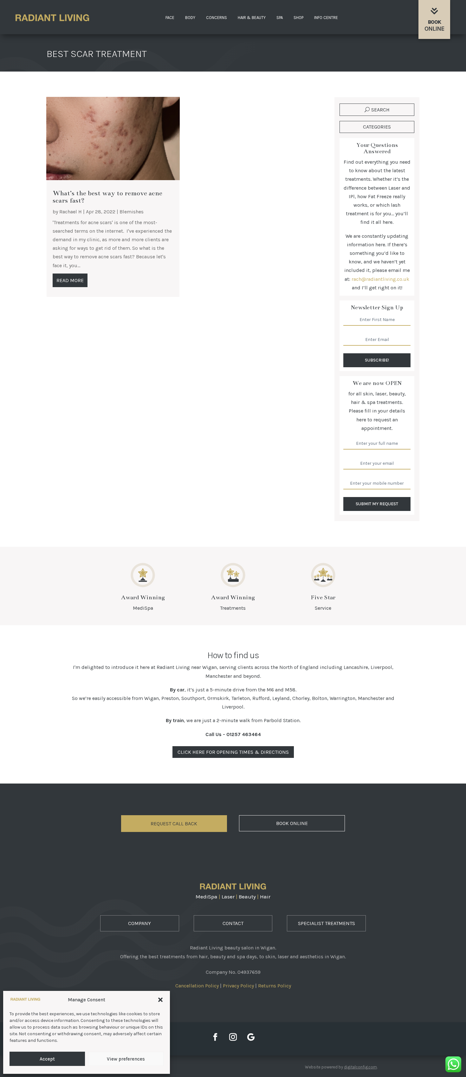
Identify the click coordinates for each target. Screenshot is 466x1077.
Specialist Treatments (326, 923)
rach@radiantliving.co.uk (380, 279)
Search (380, 110)
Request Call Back (174, 824)
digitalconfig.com (360, 1067)
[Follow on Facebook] (215, 1037)
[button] (160, 1000)
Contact (233, 923)
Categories (377, 127)
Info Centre (326, 18)
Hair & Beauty (252, 18)
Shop (298, 18)
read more (70, 280)
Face (169, 18)
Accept (47, 1059)
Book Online (292, 823)
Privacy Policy (238, 986)
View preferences (126, 1059)
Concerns (216, 18)
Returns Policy (274, 986)
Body (190, 18)
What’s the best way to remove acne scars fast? (107, 197)
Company (139, 923)
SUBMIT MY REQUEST (377, 504)
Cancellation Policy (197, 986)
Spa (279, 18)
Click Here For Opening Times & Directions (233, 752)
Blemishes (132, 212)
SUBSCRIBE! (377, 360)
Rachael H (70, 212)
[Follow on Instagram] (233, 1037)
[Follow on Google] (250, 1037)
